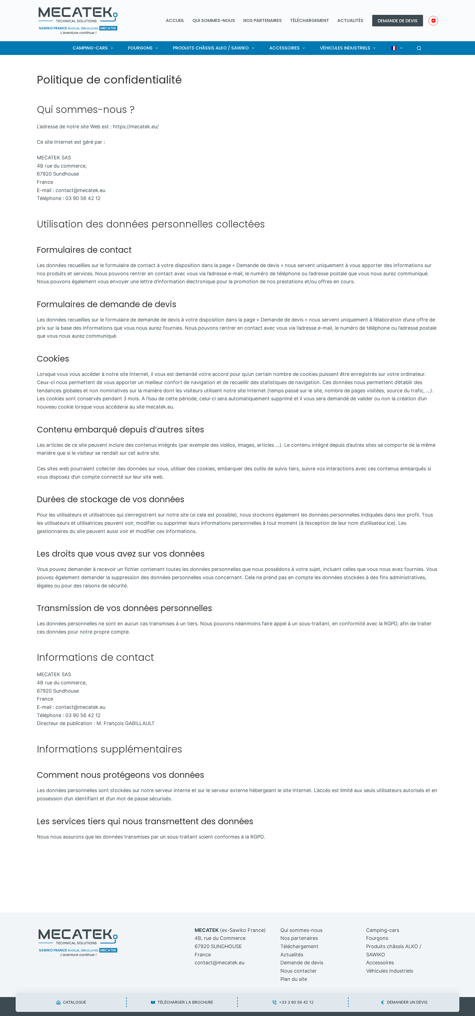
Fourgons (140, 48)
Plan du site (293, 979)
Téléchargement (309, 20)
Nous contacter (298, 971)
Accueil (175, 20)
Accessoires (284, 48)
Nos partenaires (262, 20)
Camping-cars (90, 48)
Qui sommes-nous (213, 20)
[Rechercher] (419, 48)
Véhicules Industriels (345, 48)
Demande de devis (398, 21)
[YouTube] (433, 21)
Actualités (350, 20)
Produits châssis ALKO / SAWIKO (211, 48)
